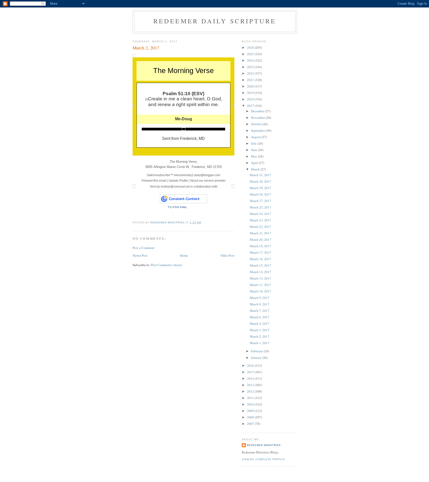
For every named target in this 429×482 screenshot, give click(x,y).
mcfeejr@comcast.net (175, 186)
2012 (251, 391)
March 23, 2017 (260, 220)
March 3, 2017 (259, 330)
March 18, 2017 (260, 246)
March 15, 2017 (260, 265)
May (254, 156)
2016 (251, 365)
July (254, 143)
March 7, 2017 (259, 310)
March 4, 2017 (259, 323)
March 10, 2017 (260, 291)
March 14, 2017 (260, 272)
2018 (251, 99)
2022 (251, 73)
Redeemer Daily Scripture (214, 21)
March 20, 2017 (260, 239)
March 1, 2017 (259, 343)
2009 (251, 410)
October (256, 124)
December (258, 111)
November (258, 117)
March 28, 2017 (260, 194)
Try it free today (177, 206)
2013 (251, 385)
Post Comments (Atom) (166, 265)
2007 (251, 423)
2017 (251, 105)
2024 (251, 60)
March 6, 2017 (259, 317)
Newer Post (140, 255)
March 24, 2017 (260, 213)
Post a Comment (143, 247)
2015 (251, 372)
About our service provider (208, 180)
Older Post (227, 255)
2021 (251, 80)
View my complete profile (263, 459)
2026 (251, 47)
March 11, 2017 (260, 284)
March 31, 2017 (260, 175)
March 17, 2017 (260, 252)
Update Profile (178, 180)
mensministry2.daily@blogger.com (183, 175)
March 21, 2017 (260, 233)
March (255, 169)
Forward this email (154, 180)
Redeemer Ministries (264, 445)
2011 (251, 398)
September (258, 130)
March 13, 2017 (260, 278)
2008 (251, 417)
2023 (251, 67)
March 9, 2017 (259, 297)
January (256, 357)
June (254, 150)
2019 (251, 92)
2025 (251, 54)
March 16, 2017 (260, 259)
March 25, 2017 (260, 207)
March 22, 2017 (260, 226)
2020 (251, 86)
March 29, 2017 (260, 188)
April (255, 163)
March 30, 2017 (260, 181)
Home (184, 255)
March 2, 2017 (259, 336)
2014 (251, 378)
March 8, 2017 (259, 304)
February (257, 351)
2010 (251, 404)
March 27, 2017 (260, 201)
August (256, 137)
